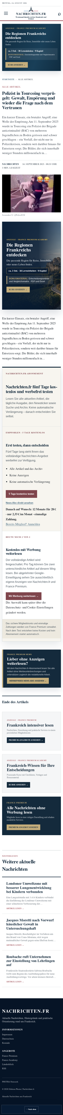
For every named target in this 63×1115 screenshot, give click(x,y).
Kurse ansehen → (18, 785)
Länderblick (8, 1064)
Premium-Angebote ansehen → (26, 740)
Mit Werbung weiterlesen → (23, 596)
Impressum (7, 1034)
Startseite (8, 79)
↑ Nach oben (31, 1109)
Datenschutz (8, 1038)
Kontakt (6, 1043)
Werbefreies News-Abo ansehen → (28, 681)
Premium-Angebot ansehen (23, 827)
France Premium (9, 1056)
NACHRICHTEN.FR (26, 1010)
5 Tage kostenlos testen (21, 494)
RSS (4, 1068)
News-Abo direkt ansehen (19, 503)
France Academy (10, 1060)
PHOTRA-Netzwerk (10, 1082)
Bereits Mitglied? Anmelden (23, 524)
